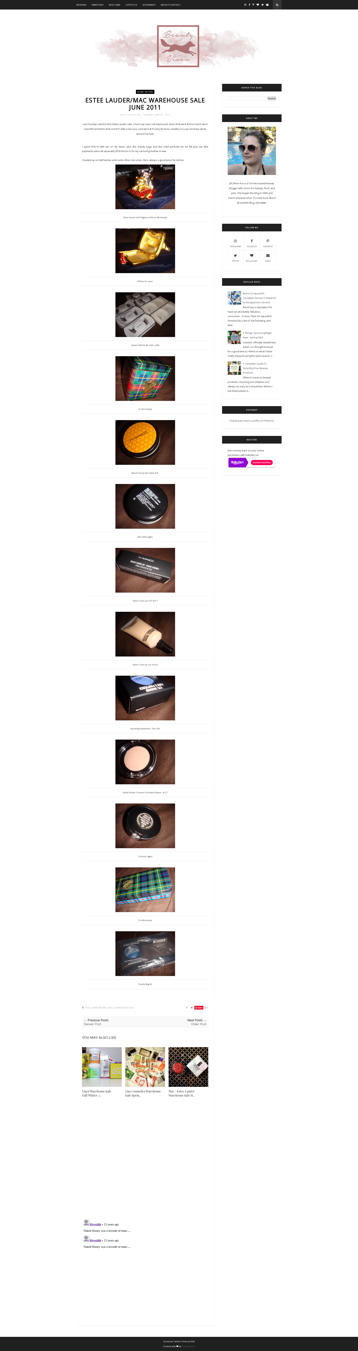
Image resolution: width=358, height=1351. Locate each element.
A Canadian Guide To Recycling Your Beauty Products (255, 368)
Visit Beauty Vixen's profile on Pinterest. (251, 420)
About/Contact (171, 5)
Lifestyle (131, 5)
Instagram (235, 246)
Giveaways (149, 5)
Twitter (235, 261)
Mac (110, 1007)
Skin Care (114, 5)
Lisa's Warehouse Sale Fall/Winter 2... (96, 1093)
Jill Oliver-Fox (133, 114)
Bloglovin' (251, 261)
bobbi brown (145, 92)
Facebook (252, 246)
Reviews (81, 5)
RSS (193, 1341)
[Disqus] (145, 1163)
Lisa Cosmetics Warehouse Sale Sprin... (143, 1093)
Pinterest (268, 246)
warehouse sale (124, 1007)
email (268, 261)
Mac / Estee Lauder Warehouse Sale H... (182, 1093)
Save (200, 1007)
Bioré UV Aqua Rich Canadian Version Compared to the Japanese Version (259, 298)
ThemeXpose (188, 1346)
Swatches (97, 5)
